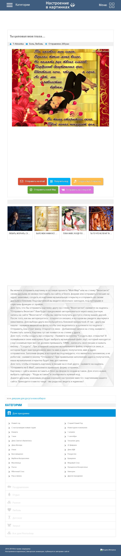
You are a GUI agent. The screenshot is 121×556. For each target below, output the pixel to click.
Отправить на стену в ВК (78, 190)
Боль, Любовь (36, 44)
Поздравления (21, 487)
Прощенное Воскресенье (78, 467)
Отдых (16, 495)
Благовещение (17, 454)
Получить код (61, 181)
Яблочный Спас (18, 472)
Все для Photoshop (23, 533)
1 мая (14, 436)
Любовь (17, 510)
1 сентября (72, 436)
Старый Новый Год (75, 423)
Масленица (16, 463)
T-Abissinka (18, 44)
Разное (17, 503)
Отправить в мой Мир (45, 190)
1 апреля (71, 432)
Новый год (16, 423)
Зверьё (16, 526)
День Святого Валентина (22, 441)
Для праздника (21, 413)
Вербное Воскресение (20, 458)
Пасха (14, 467)
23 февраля (72, 445)
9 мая (14, 450)
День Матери (17, 445)
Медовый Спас (74, 463)
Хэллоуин (71, 472)
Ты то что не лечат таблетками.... (101, 234)
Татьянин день (74, 441)
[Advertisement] (60, 19)
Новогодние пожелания (77, 428)
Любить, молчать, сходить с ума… (20, 234)
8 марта (15, 432)
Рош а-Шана (17, 476)
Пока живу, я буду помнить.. (74, 234)
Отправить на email (35, 181)
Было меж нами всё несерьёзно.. (47, 234)
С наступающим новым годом (24, 428)
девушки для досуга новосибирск (28, 398)
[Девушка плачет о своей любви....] (101, 218)
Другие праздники (75, 476)
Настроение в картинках (15, 551)
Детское (17, 518)
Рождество (72, 454)
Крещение (72, 458)
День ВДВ (71, 450)
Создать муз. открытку (89, 181)
